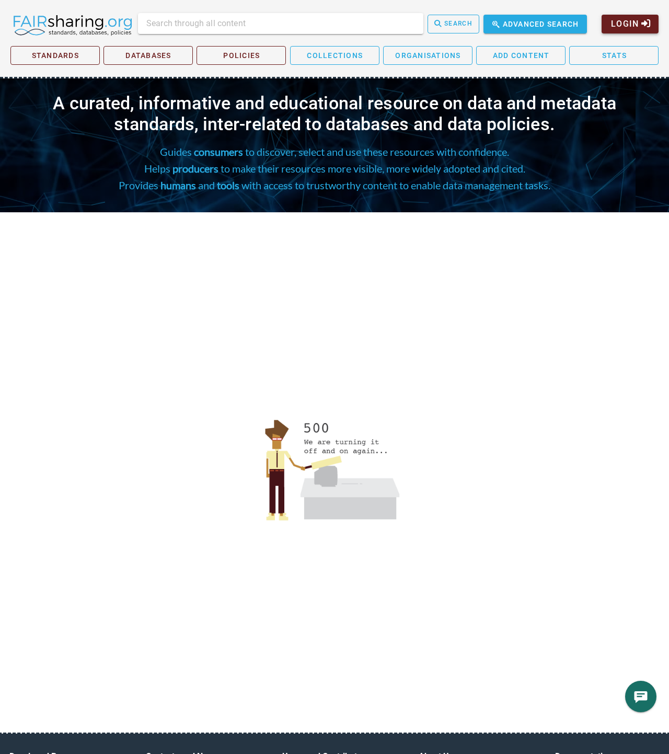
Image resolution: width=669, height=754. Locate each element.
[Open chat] (640, 696)
